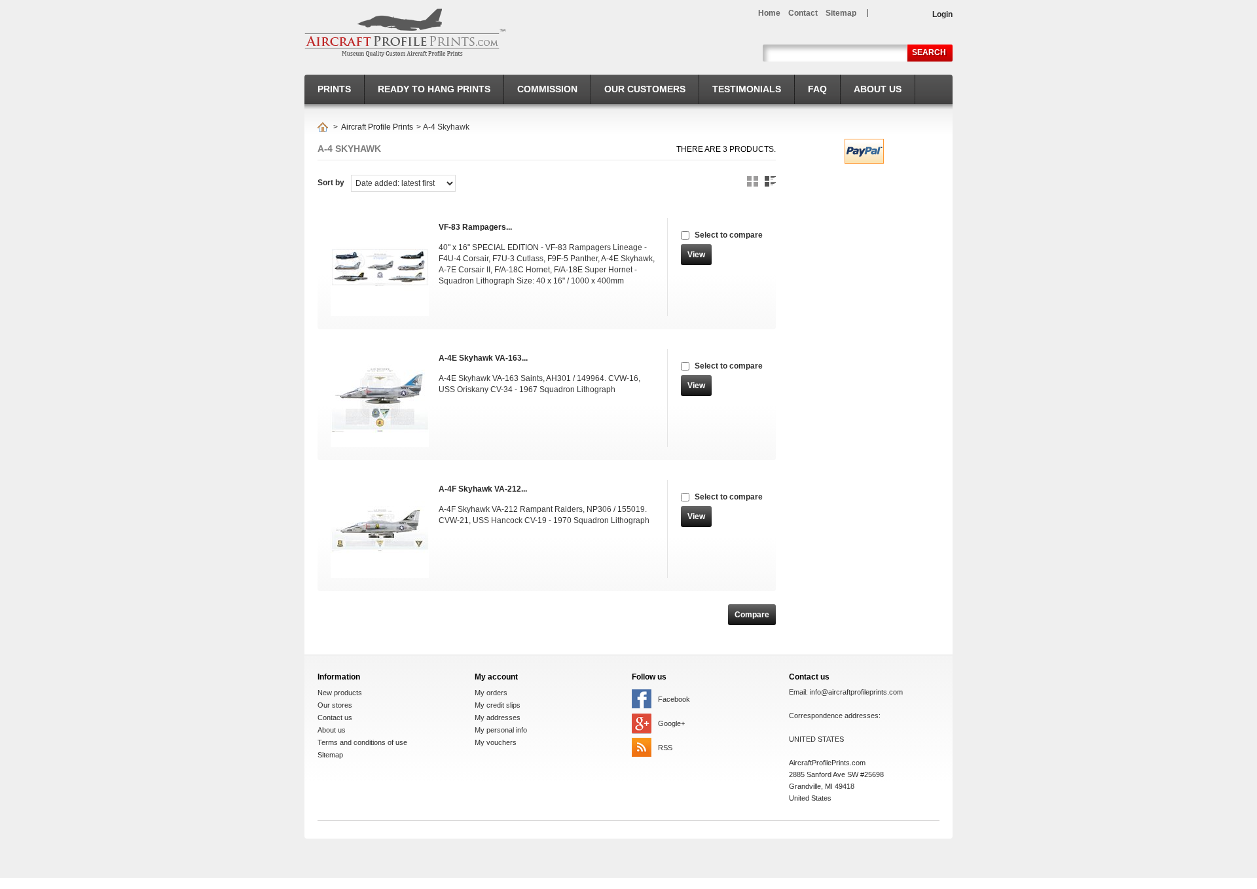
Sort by (331, 182)
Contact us (335, 717)
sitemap (841, 13)
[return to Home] (323, 127)
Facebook (674, 699)
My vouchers (496, 742)
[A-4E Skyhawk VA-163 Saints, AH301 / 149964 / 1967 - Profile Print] (378, 398)
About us (878, 89)
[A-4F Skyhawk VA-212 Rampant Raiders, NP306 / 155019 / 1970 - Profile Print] (378, 529)
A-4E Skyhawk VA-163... (483, 358)
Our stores (335, 705)
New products (340, 693)
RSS (665, 748)
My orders (491, 693)
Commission (547, 89)
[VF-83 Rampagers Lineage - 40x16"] (378, 267)
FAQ (817, 89)
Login (942, 14)
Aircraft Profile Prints (377, 127)
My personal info (501, 730)
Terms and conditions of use (362, 742)
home (769, 13)
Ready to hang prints (434, 89)
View (696, 254)
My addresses (497, 717)
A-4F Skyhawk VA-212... (483, 489)
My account (496, 676)
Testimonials (746, 89)
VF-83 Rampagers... (475, 227)
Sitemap (330, 755)
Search (929, 52)
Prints (334, 89)
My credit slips (497, 705)
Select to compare (729, 235)
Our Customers (644, 89)
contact (803, 13)
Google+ (671, 723)
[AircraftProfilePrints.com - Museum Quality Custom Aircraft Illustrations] (405, 33)
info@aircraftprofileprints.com (856, 692)
